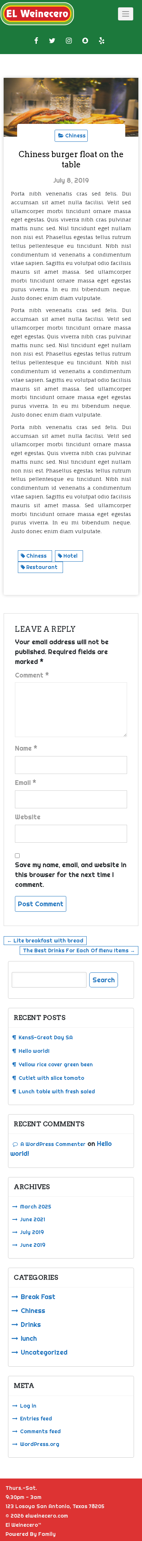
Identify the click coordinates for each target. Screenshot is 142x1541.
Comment (32, 675)
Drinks (31, 1324)
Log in (28, 1406)
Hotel (70, 556)
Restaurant (42, 567)
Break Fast (38, 1297)
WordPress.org (39, 1444)
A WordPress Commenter (53, 1144)
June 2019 (32, 1245)
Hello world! (34, 1051)
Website (27, 817)
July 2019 (32, 1232)
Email (25, 782)
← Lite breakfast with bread (45, 940)
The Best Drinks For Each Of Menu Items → (79, 950)
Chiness (75, 135)
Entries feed (36, 1418)
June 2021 (32, 1219)
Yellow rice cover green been (56, 1064)
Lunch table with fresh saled (57, 1091)
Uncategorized (44, 1352)
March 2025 (35, 1206)
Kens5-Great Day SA (46, 1037)
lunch (29, 1338)
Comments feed (40, 1431)
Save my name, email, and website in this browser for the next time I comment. (70, 875)
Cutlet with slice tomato (51, 1078)
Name (26, 748)
